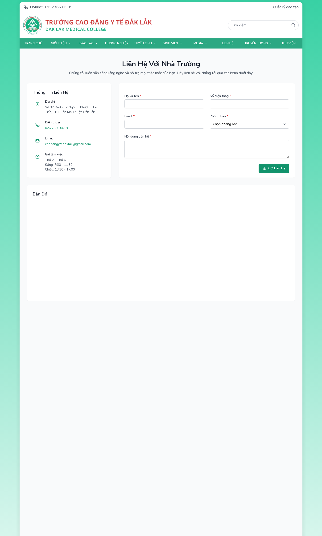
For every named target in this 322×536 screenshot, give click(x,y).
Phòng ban (219, 116)
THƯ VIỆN (289, 43)
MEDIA (199, 43)
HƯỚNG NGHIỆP (116, 43)
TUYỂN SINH (143, 43)
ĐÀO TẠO (86, 43)
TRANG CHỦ (33, 43)
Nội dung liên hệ (137, 136)
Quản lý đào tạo (286, 7)
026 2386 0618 (56, 128)
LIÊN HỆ (228, 43)
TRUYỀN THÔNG (257, 43)
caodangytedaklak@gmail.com (68, 144)
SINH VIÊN (171, 43)
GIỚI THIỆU (59, 43)
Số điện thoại (220, 96)
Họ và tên (132, 96)
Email (129, 116)
